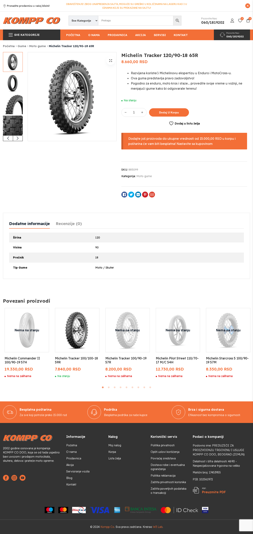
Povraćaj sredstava (163, 458)
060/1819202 (212, 23)
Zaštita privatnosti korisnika (168, 482)
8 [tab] (144, 388)
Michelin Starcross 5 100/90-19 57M (227, 360)
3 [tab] (115, 388)
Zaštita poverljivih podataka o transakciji (168, 491)
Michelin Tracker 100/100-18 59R (76, 360)
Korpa (112, 452)
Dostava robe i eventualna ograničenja (168, 467)
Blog (69, 478)
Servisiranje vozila (78, 471)
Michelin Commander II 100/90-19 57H (22, 360)
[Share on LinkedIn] (138, 195)
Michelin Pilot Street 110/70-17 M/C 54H (177, 360)
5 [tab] (126, 388)
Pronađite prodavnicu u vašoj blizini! (28, 6)
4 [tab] (121, 388)
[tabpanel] (27, 343)
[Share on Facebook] (124, 195)
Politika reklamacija (163, 475)
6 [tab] (132, 388)
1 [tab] (103, 388)
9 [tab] (150, 388)
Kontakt (181, 35)
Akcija (140, 35)
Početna (73, 35)
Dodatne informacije (29, 223)
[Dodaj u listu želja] (41, 314)
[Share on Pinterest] (145, 195)
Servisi (160, 35)
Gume (22, 46)
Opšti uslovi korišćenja (165, 452)
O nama (94, 35)
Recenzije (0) (69, 223)
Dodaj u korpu (169, 112)
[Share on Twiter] (131, 195)
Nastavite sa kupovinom (194, 144)
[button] (110, 60)
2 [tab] (109, 388)
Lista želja (114, 458)
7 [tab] (138, 388)
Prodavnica (117, 35)
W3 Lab (157, 527)
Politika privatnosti (163, 445)
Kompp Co (107, 527)
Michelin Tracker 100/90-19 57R (125, 360)
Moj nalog (114, 445)
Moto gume (37, 46)
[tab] (29, 223)
